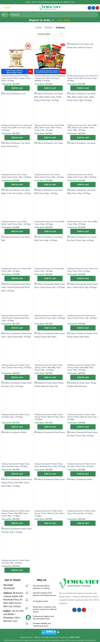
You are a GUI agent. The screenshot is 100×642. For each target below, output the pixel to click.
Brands (48, 27)
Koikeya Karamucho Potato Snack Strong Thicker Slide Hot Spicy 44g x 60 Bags (82, 416)
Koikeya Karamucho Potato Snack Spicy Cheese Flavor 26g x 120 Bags (50, 316)
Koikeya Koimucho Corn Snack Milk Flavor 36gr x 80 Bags (16, 269)
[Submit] (95, 14)
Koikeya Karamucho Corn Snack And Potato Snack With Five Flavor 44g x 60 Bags (82, 78)
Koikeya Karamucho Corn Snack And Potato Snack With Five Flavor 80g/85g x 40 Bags (50, 78)
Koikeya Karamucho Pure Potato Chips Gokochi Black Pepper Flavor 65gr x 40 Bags (16, 78)
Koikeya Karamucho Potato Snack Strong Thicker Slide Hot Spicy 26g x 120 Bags (50, 416)
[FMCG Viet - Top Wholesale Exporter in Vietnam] (50, 8)
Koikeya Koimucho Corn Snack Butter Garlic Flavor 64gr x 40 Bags (16, 222)
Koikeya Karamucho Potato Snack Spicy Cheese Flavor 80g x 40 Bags (16, 366)
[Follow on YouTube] (97, 8)
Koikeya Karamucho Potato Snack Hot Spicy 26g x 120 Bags (16, 415)
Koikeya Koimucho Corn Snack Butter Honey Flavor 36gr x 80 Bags (16, 175)
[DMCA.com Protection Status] (49, 632)
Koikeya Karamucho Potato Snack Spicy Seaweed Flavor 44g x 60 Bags (50, 465)
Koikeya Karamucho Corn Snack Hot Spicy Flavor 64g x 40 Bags (82, 269)
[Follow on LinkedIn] (93, 8)
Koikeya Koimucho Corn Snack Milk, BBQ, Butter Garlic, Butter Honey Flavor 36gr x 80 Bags (82, 127)
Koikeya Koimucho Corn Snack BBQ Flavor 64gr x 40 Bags (49, 222)
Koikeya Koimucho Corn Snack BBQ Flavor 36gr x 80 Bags (82, 222)
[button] (6, 8)
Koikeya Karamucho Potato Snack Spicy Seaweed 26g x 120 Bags (16, 465)
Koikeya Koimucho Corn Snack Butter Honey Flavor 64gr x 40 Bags (49, 175)
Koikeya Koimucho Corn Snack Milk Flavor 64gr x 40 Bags (49, 269)
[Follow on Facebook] (89, 8)
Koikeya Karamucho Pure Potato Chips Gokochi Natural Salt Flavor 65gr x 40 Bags (16, 317)
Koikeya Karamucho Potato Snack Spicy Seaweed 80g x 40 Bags (81, 512)
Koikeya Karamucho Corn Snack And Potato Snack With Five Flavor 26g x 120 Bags (17, 127)
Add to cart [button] (17, 88)
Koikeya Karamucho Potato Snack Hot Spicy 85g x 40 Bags (16, 561)
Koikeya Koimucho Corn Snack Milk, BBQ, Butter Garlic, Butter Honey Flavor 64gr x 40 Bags (49, 127)
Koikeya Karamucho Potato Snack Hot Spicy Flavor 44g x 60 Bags (81, 465)
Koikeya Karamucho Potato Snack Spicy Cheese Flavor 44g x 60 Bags (82, 316)
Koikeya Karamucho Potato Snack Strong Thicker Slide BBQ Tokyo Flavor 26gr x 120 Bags (49, 367)
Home (38, 27)
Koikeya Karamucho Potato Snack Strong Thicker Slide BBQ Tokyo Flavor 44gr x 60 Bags (81, 367)
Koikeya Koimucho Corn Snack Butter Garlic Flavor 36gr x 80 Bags (81, 175)
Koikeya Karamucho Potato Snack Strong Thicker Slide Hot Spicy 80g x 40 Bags (50, 513)
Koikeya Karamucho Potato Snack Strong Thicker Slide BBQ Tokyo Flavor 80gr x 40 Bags (16, 513)
